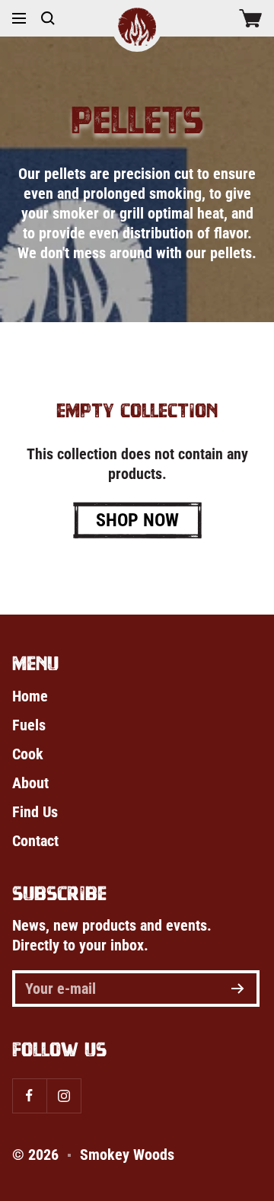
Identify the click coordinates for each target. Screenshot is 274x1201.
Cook (27, 754)
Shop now (137, 520)
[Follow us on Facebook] (29, 1095)
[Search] (48, 18)
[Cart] (250, 18)
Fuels (29, 725)
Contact (35, 841)
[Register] (237, 988)
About (30, 783)
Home (30, 696)
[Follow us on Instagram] (63, 1095)
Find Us (35, 812)
